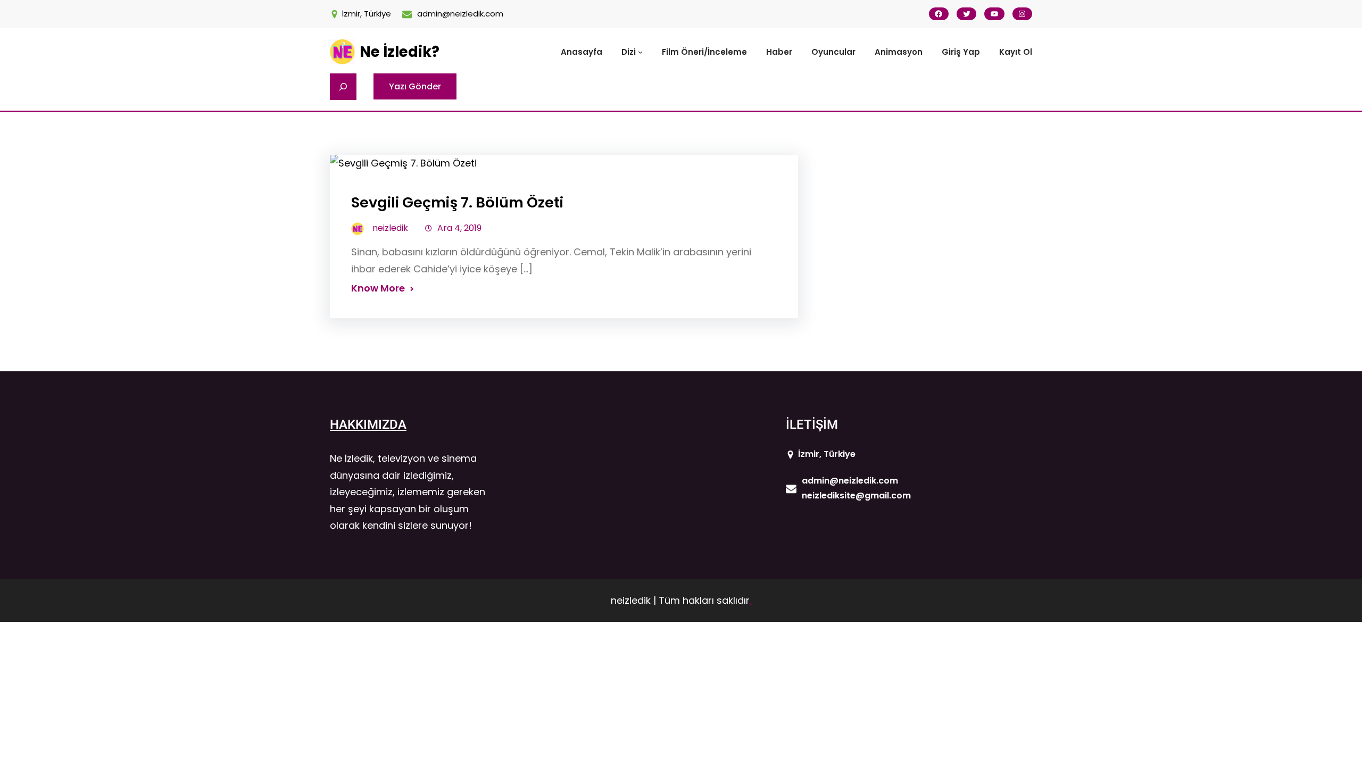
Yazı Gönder (415, 86)
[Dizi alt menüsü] (640, 51)
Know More (378, 288)
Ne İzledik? (399, 51)
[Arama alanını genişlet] (343, 86)
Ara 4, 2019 (459, 228)
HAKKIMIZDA (368, 424)
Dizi (628, 51)
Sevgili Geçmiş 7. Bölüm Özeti (457, 202)
